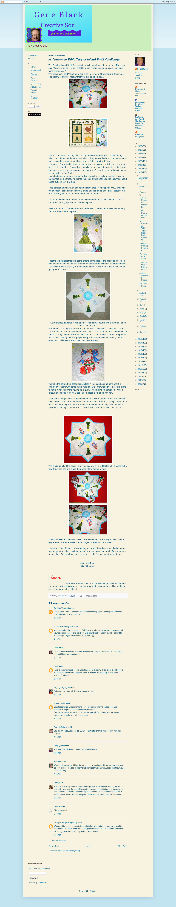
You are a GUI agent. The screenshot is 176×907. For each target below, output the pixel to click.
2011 (140, 365)
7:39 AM (57, 753)
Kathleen (58, 762)
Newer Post (54, 846)
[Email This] (87, 596)
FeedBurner (42, 883)
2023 (140, 157)
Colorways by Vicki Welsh (140, 104)
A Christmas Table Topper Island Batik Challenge (143, 230)
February (144, 326)
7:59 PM (57, 798)
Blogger (93, 891)
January (143, 332)
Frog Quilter (59, 746)
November (143, 186)
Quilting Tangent (61, 608)
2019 (140, 172)
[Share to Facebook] (94, 596)
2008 (140, 376)
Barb (56, 648)
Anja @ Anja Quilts (62, 688)
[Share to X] (91, 596)
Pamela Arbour (60, 727)
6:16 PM (57, 658)
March (142, 320)
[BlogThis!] (89, 596)
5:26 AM (57, 737)
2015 (140, 350)
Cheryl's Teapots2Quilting (65, 822)
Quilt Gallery (36, 84)
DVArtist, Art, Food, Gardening (140, 119)
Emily (56, 783)
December (143, 178)
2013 (140, 358)
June (142, 309)
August (143, 299)
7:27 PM (57, 695)
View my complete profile (138, 75)
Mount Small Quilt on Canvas (36, 72)
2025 (140, 150)
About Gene (36, 87)
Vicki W (57, 807)
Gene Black (142, 69)
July (142, 305)
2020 (140, 169)
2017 (140, 343)
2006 (140, 384)
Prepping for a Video (143, 256)
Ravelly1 (139, 134)
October (143, 192)
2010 (140, 369)
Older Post (122, 846)
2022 (140, 161)
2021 (140, 165)
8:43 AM (57, 814)
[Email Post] (80, 596)
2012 (140, 361)
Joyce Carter (59, 703)
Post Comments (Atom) (70, 851)
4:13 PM (57, 639)
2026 (140, 146)
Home (88, 846)
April (142, 316)
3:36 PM (57, 774)
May (142, 313)
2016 (140, 347)
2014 (140, 354)
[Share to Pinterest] (96, 596)
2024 (140, 154)
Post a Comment (58, 841)
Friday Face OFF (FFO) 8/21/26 (140, 125)
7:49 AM (57, 835)
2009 (140, 373)
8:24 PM (57, 719)
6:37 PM (57, 679)
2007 (140, 380)
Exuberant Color (140, 90)
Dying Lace (139, 137)
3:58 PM (57, 618)
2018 (140, 339)
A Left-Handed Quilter (63, 627)
